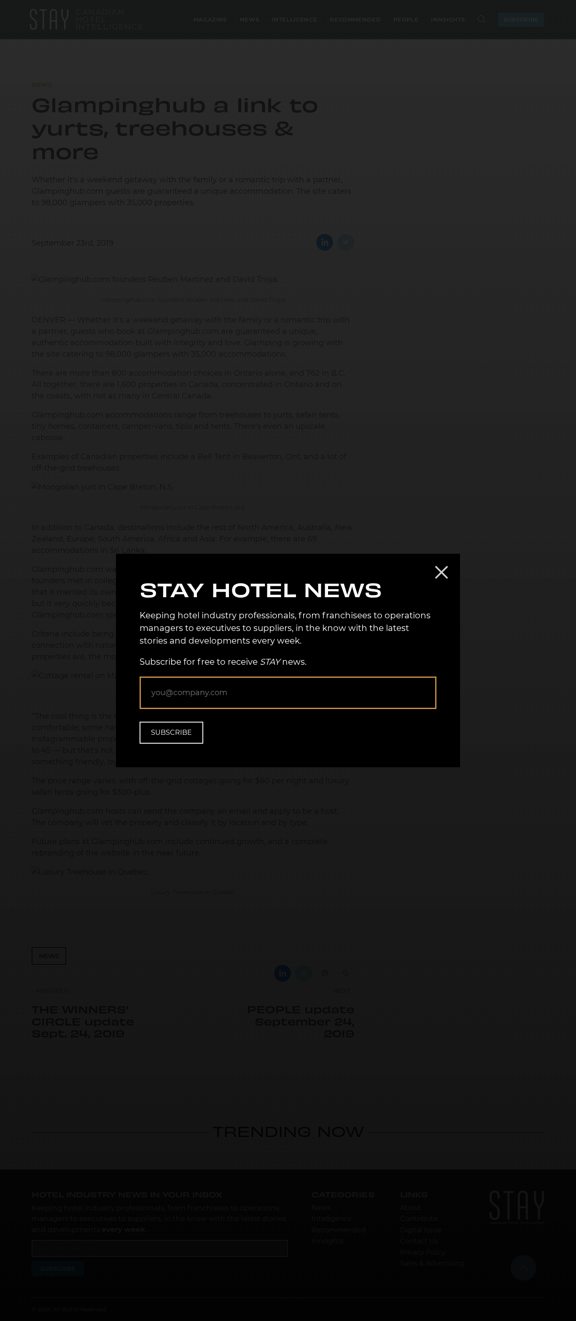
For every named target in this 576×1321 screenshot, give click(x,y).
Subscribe (171, 732)
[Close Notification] (441, 572)
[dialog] (288, 660)
